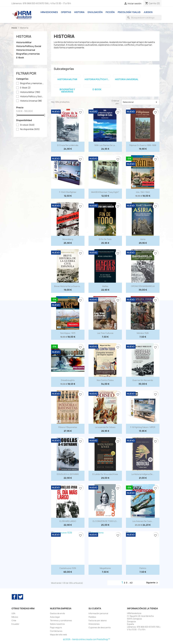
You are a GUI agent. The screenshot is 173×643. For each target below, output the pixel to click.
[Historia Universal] (126, 75)
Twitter (20, 597)
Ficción (110, 12)
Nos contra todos (105, 380)
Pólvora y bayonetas (67, 427)
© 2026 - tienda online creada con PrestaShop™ (86, 639)
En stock (27, 125)
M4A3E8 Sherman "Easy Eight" (105, 192)
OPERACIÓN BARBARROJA (143, 286)
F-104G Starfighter (67, 192)
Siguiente (152, 582)
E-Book (20, 57)
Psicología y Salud (129, 12)
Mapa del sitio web (58, 634)
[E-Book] (97, 86)
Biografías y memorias (28, 53)
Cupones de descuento (100, 627)
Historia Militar (24, 42)
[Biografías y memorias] (67, 86)
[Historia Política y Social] (97, 75)
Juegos (148, 12)
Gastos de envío (57, 613)
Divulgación (95, 12)
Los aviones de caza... (142, 521)
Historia (79, 12)
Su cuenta (95, 608)
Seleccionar (140, 102)
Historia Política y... (97, 79)
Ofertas (66, 12)
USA (13, 613)
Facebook (14, 597)
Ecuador (15, 624)
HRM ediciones (49, 12)
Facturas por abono (98, 620)
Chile (13, 620)
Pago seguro (56, 627)
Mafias (105, 286)
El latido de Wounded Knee (105, 474)
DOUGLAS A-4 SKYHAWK (68, 474)
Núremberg (67, 239)
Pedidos (92, 617)
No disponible (30, 129)
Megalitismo (105, 568)
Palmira (142, 568)
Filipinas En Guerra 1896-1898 (142, 145)
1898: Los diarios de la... (105, 145)
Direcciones (94, 624)
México (14, 617)
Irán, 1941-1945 (143, 192)
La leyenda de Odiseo (105, 427)
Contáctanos (56, 631)
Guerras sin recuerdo (142, 380)
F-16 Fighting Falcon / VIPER (142, 427)
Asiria (142, 239)
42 (131, 582)
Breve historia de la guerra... (67, 286)
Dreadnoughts (68, 380)
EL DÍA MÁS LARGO (67, 521)
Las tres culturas (105, 333)
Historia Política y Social (28, 46)
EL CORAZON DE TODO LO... (105, 521)
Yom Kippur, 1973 (67, 333)
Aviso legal (55, 617)
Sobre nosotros (57, 624)
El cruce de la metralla (67, 145)
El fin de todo (105, 239)
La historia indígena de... (143, 474)
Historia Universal (25, 50)
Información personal (98, 613)
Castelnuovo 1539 (67, 568)
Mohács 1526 (143, 333)
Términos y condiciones (61, 620)
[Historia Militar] (67, 75)
